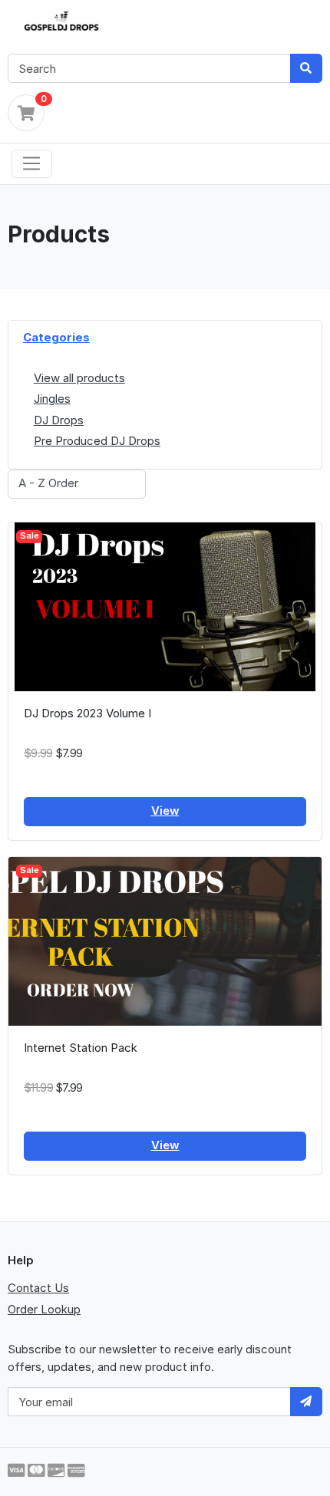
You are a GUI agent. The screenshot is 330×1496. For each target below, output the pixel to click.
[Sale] (165, 605)
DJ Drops (59, 420)
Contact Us (38, 1287)
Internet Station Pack (80, 1047)
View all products (79, 378)
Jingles (52, 398)
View (165, 810)
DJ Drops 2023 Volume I (87, 713)
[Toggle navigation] (32, 164)
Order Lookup (44, 1309)
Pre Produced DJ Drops (97, 440)
